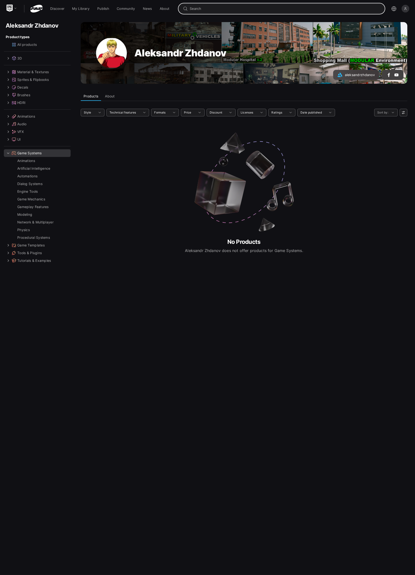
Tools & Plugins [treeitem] (29, 253)
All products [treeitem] (27, 44)
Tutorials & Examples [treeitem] (34, 260)
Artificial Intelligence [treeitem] (33, 168)
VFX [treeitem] (20, 132)
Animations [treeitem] (26, 116)
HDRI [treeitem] (21, 103)
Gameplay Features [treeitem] (33, 207)
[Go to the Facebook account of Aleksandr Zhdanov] (389, 75)
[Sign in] (405, 8)
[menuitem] (57, 8)
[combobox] (285, 8)
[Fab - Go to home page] (36, 8)
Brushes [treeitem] (23, 95)
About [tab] (110, 96)
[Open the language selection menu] (394, 8)
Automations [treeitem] (27, 176)
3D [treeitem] (19, 58)
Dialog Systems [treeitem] (30, 184)
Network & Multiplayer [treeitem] (35, 222)
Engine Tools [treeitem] (27, 191)
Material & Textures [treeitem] (33, 72)
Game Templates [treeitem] (31, 245)
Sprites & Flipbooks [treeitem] (33, 80)
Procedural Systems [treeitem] (33, 237)
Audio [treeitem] (21, 124)
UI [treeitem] (19, 139)
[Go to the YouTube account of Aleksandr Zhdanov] (396, 75)
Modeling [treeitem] (24, 214)
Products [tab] (91, 96)
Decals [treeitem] (22, 87)
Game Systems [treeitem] (29, 153)
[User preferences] (403, 112)
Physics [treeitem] (23, 230)
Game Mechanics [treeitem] (31, 199)
